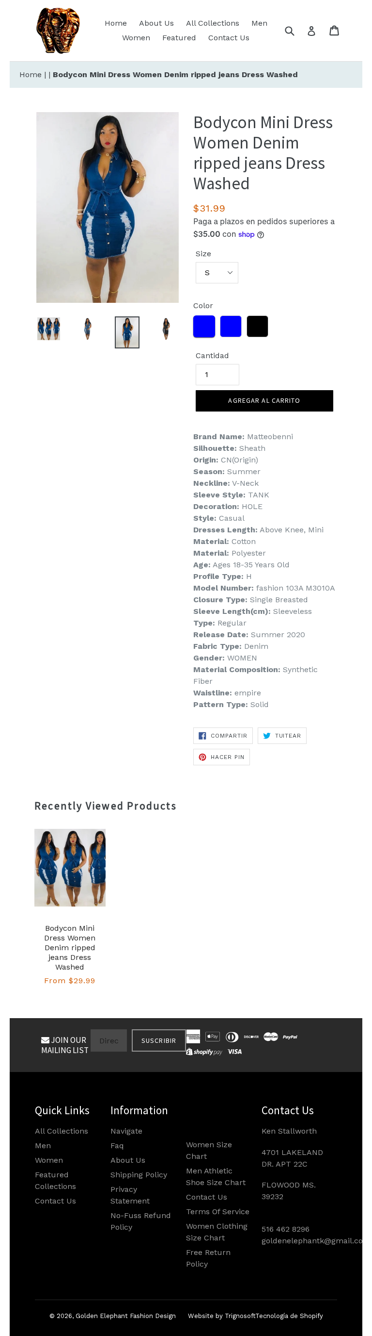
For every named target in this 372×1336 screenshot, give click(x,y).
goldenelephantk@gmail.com (316, 1240)
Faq (117, 1145)
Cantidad (212, 355)
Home (116, 23)
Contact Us (228, 37)
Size (203, 253)
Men (259, 23)
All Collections (212, 23)
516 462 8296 (286, 1229)
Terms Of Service (217, 1211)
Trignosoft (240, 1316)
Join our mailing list (65, 1045)
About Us (156, 23)
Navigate (126, 1131)
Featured (179, 37)
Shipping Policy (138, 1174)
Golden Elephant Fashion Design (126, 1316)
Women (136, 37)
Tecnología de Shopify (289, 1316)
